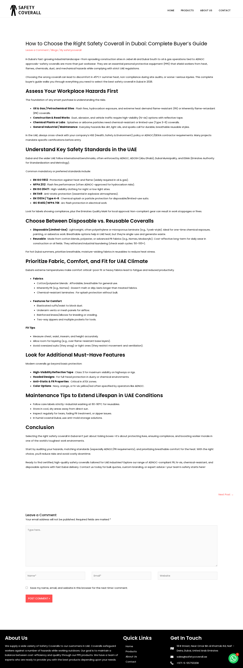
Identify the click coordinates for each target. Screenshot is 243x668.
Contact (225, 10)
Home (170, 10)
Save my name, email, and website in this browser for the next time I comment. (79, 588)
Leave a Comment (37, 50)
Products (187, 10)
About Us (206, 10)
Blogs (54, 50)
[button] (233, 658)
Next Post (226, 494)
